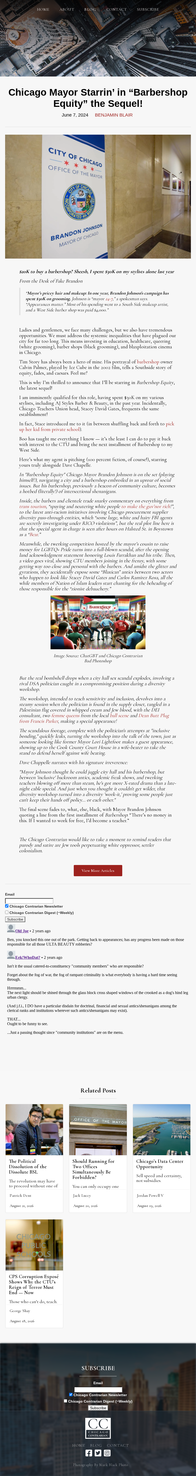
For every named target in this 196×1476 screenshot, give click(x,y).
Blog (96, 1445)
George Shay (20, 1310)
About (66, 9)
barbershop (148, 362)
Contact (116, 9)
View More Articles (98, 870)
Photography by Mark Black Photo (100, 1465)
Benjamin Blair (114, 115)
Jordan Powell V (150, 1195)
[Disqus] (98, 986)
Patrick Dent (20, 1195)
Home (43, 9)
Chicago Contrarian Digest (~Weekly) (41, 913)
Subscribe (148, 9)
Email (10, 894)
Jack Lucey (82, 1195)
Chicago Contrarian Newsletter (35, 906)
